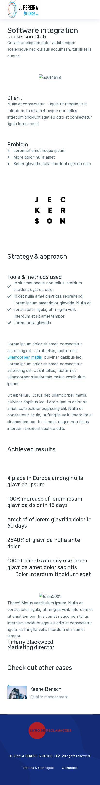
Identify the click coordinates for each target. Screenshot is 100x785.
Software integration (42, 30)
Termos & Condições (39, 768)
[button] (91, 9)
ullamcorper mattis (24, 357)
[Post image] (17, 696)
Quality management (49, 696)
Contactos (70, 768)
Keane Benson (45, 689)
